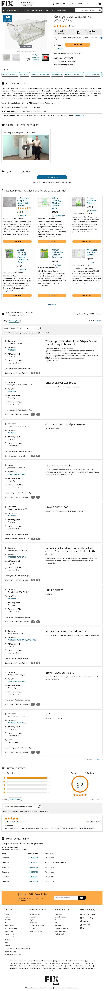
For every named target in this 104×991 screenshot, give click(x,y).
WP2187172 (21, 557)
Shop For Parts (62, 909)
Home (6, 914)
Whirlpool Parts (86, 963)
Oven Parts (88, 966)
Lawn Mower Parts (49, 968)
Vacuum (58, 925)
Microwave (33, 922)
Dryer (32, 920)
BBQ (56, 922)
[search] (100, 9)
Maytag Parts (35, 963)
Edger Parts (89, 968)
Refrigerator (34, 928)
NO (38, 373)
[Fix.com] (8, 3)
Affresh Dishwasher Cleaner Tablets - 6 (58, 253)
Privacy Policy (9, 925)
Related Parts (57, 74)
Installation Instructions (74, 74)
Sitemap (7, 940)
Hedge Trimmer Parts (77, 968)
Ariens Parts (22, 961)
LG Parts (26, 963)
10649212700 (33, 872)
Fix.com (8, 909)
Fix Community (87, 909)
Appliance (58, 914)
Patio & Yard (59, 934)
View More (52, 304)
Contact (30, 10)
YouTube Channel (89, 914)
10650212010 (33, 881)
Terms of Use (9, 934)
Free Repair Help (38, 909)
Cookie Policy (9, 931)
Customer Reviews (92, 74)
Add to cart (77, 45)
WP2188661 (12, 350)
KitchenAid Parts (16, 963)
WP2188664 (12, 474)
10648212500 (33, 867)
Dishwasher (34, 917)
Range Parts (13, 968)
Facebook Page (88, 918)
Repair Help (39, 10)
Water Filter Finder (53, 10)
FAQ (24, 10)
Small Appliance (60, 931)
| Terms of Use (59, 988)
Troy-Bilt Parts (75, 963)
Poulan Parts (65, 963)
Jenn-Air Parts (91, 961)
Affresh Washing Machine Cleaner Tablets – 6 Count (22, 256)
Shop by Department (11, 10)
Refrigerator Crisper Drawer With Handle (23, 202)
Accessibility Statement (12, 954)
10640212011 (33, 862)
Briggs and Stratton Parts (35, 961)
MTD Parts (45, 963)
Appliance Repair (36, 914)
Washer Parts (46, 966)
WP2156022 (31, 640)
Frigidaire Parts (59, 961)
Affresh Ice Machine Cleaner (92, 252)
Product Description (9, 74)
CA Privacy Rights (10, 928)
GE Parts (69, 961)
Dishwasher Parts (34, 966)
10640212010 (33, 858)
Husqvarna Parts (79, 961)
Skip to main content (52, 13)
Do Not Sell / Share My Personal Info (14, 948)
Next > (99, 321)
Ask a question (52, 177)
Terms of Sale (9, 937)
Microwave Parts (24, 968)
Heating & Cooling (61, 928)
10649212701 (33, 877)
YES (33, 373)
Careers (7, 945)
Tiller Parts (52, 971)
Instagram (86, 925)
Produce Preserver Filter (91, 200)
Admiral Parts (12, 961)
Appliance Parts (36, 968)
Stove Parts (79, 966)
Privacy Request (10, 952)
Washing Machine (36, 931)
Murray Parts (54, 963)
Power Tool (59, 920)
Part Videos (24, 74)
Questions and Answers (40, 74)
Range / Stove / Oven (37, 925)
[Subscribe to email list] (82, 898)
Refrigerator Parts (58, 966)
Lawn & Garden (60, 917)
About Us (7, 920)
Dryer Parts (70, 966)
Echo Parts (49, 961)
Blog (64, 10)
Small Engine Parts (63, 968)
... (79, 115)
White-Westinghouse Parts (18, 966)
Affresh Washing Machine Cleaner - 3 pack (57, 203)
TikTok (85, 921)
